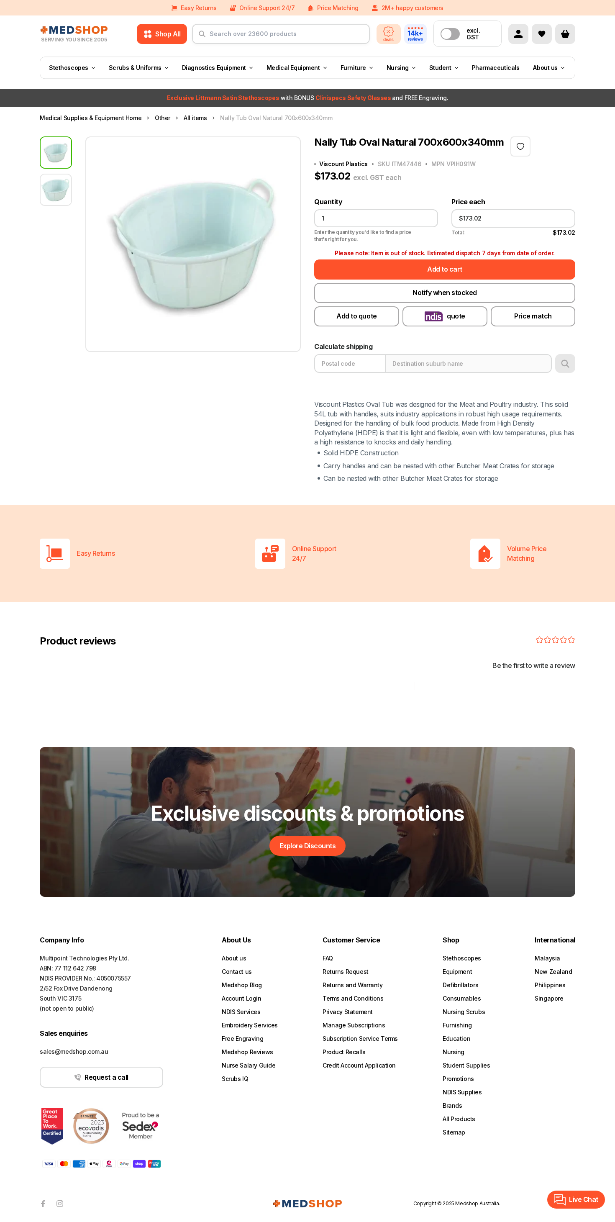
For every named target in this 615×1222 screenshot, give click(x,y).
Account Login (241, 998)
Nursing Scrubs (464, 1011)
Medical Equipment (293, 67)
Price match (533, 316)
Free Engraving (242, 1038)
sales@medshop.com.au (74, 1051)
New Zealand (553, 971)
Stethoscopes (68, 67)
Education (456, 1038)
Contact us (237, 971)
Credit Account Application (359, 1065)
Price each (468, 202)
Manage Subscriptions (354, 1025)
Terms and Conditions (353, 998)
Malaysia (547, 958)
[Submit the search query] (202, 37)
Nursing (398, 67)
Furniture (353, 67)
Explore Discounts (307, 846)
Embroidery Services (250, 1025)
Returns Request (346, 971)
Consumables (462, 998)
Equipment (457, 971)
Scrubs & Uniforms (135, 67)
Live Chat (583, 1199)
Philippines (550, 984)
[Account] (518, 34)
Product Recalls (344, 1051)
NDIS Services (241, 1011)
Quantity (328, 202)
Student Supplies (466, 1065)
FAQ (328, 958)
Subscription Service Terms (360, 1038)
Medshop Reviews (247, 1051)
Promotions (458, 1078)
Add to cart (444, 269)
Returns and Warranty (353, 984)
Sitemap (454, 1132)
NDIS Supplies (462, 1092)
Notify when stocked (445, 292)
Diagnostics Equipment (214, 67)
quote (456, 316)
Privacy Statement (348, 1011)
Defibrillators (460, 984)
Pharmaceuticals (496, 67)
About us (545, 67)
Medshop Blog (242, 984)
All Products (459, 1118)
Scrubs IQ (235, 1078)
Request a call (106, 1077)
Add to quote (356, 316)
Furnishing (457, 1025)
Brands (452, 1105)
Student (440, 67)
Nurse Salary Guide (248, 1065)
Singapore (549, 998)
